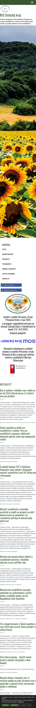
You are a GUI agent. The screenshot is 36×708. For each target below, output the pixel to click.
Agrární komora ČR (9, 285)
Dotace (4, 249)
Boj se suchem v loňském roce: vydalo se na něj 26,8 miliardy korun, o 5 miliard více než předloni (17, 393)
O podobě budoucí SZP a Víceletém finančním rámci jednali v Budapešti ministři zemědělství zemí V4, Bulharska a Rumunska (18, 471)
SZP (12, 504)
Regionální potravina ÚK (10, 290)
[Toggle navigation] (32, 2)
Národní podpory (24, 422)
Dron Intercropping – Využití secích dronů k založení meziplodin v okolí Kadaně (15, 660)
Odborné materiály (7, 254)
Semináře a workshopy (9, 269)
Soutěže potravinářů (8, 274)
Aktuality (8, 422)
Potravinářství (6, 264)
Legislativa (18, 618)
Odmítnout (14, 705)
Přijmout (5, 705)
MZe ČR (17, 422)
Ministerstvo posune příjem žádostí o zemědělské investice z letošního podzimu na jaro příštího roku (16, 559)
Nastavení (23, 705)
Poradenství (6, 259)
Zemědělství (5, 279)
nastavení (21, 702)
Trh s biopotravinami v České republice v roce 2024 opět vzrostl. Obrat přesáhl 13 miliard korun (18, 626)
